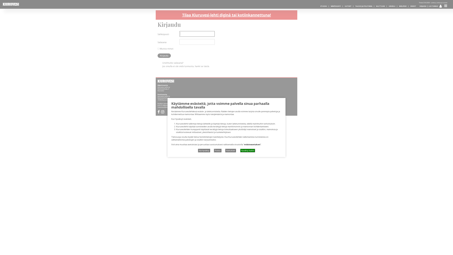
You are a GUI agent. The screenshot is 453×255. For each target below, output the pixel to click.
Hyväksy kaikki (247, 150)
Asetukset (230, 150)
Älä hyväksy (204, 150)
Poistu (217, 150)
